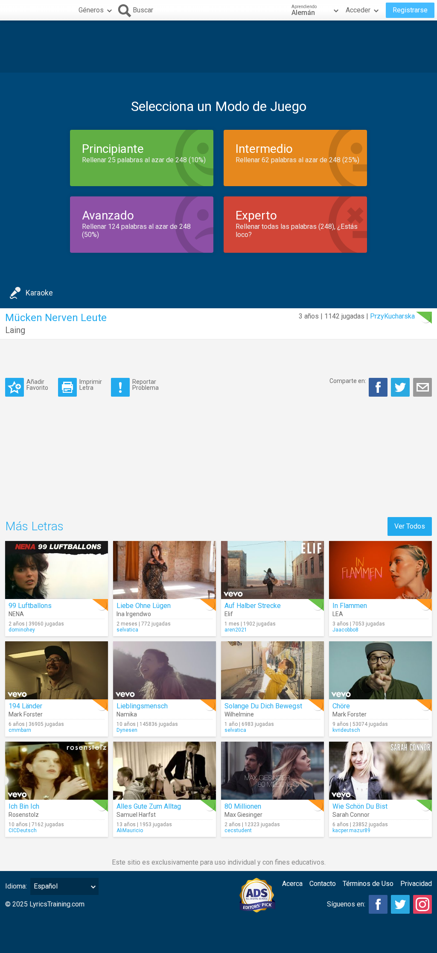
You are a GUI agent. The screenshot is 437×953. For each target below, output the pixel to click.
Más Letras (34, 526)
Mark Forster (26, 714)
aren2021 (235, 630)
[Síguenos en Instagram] (422, 904)
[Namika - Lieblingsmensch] (164, 670)
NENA (16, 614)
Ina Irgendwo (134, 614)
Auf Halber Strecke (252, 606)
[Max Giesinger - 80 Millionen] (272, 771)
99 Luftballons (30, 606)
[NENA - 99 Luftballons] (56, 570)
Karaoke (39, 292)
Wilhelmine (239, 714)
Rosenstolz (24, 814)
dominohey (22, 630)
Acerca (292, 884)
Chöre (341, 706)
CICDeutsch (23, 830)
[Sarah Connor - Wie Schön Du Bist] (380, 771)
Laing (15, 330)
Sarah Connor (351, 814)
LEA (337, 614)
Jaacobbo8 (345, 630)
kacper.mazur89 (351, 830)
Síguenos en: (346, 904)
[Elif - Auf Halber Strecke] (272, 570)
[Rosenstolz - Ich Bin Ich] (56, 771)
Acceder (358, 10)
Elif (228, 614)
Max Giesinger (243, 814)
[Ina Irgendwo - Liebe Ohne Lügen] (164, 570)
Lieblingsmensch (142, 706)
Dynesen (127, 730)
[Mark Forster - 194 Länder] (56, 670)
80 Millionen (242, 806)
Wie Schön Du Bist (359, 806)
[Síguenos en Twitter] (400, 904)
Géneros (91, 10)
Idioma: (16, 886)
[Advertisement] (218, 46)
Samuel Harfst (136, 814)
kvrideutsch (346, 730)
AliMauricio (130, 830)
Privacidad (416, 884)
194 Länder (25, 706)
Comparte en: (347, 381)
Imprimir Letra (90, 384)
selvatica (127, 630)
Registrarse (410, 10)
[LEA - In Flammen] (380, 570)
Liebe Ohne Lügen (144, 606)
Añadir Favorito (37, 384)
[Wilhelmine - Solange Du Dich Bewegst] (272, 670)
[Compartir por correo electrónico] (422, 387)
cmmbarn (20, 730)
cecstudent (238, 830)
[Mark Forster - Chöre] (380, 670)
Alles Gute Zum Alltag (149, 806)
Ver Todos (409, 526)
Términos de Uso (368, 884)
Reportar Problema (145, 384)
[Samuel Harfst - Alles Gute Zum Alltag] (164, 771)
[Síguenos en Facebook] (378, 904)
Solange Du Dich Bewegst (263, 706)
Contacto (322, 884)
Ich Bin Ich (24, 806)
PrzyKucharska (392, 316)
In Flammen (349, 606)
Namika (127, 714)
